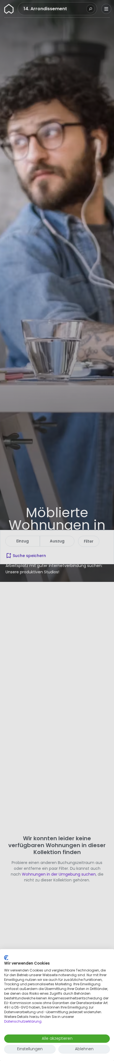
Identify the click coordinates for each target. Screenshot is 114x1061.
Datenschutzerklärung (23, 1021)
